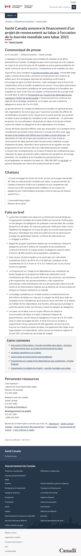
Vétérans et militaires (48, 511)
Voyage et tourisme (12, 493)
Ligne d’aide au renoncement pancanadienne (31, 356)
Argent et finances (47, 497)
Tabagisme (54, 423)
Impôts (7, 511)
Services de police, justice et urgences (54, 483)
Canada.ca (9, 21)
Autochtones (45, 507)
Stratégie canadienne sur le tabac (26, 352)
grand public (51, 426)
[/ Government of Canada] (19, 6)
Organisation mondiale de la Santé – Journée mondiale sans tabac (41, 368)
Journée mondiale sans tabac (46, 72)
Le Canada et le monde (48, 493)
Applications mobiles (12, 537)
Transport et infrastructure (50, 488)
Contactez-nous (11, 456)
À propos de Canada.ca (13, 542)
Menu (12, 15)
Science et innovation (48, 502)
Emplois (8, 483)
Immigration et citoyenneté (15, 488)
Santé (7, 507)
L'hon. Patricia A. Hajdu (23, 430)
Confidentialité (10, 551)
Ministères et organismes (24, 21)
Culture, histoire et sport (14, 525)
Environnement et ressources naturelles (20, 516)
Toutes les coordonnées (14, 471)
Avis (6, 547)
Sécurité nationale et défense (16, 521)
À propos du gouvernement (15, 476)
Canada (8, 426)
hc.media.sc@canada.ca (16, 407)
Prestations (9, 502)
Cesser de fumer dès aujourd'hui (29, 426)
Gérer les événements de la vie (51, 521)
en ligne (64, 160)
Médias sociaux (10, 533)
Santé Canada (41, 21)
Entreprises (9, 497)
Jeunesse (43, 516)
